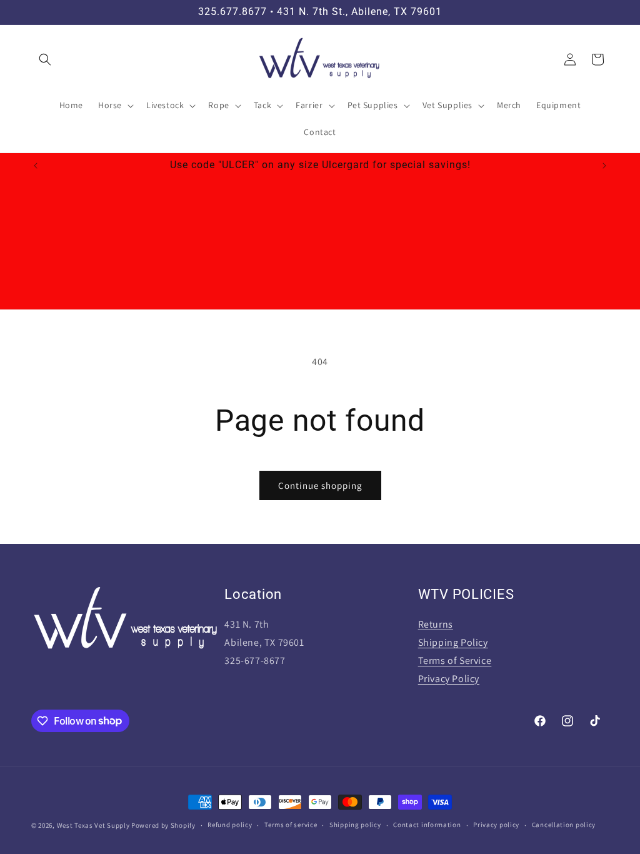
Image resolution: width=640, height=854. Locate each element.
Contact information (427, 824)
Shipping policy (355, 824)
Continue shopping (320, 485)
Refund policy (230, 824)
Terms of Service (455, 660)
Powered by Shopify (163, 825)
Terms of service (290, 824)
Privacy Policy (448, 678)
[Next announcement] (604, 166)
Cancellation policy (564, 824)
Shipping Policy (453, 642)
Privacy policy (496, 824)
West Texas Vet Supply (93, 825)
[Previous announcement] (35, 166)
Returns (435, 624)
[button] (45, 59)
